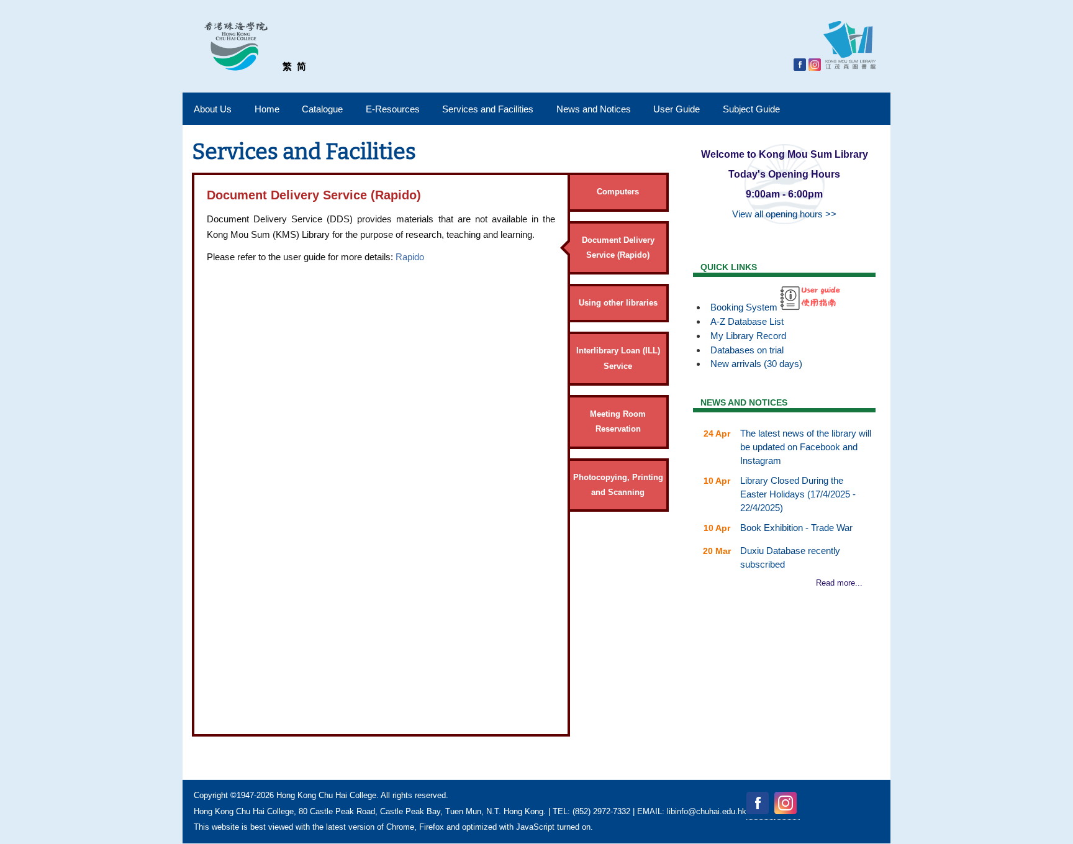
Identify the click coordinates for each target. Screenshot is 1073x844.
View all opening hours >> (784, 214)
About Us (213, 109)
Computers (618, 191)
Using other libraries (618, 302)
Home (267, 109)
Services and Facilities (487, 109)
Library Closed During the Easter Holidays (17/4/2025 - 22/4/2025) (798, 494)
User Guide (676, 109)
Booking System (743, 307)
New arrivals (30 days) (756, 363)
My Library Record (748, 335)
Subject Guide (751, 109)
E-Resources (393, 109)
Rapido (410, 257)
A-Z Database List (747, 321)
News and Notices (593, 109)
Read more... (839, 583)
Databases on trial (747, 350)
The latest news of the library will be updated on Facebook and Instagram (805, 447)
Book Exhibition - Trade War (796, 527)
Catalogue (322, 109)
